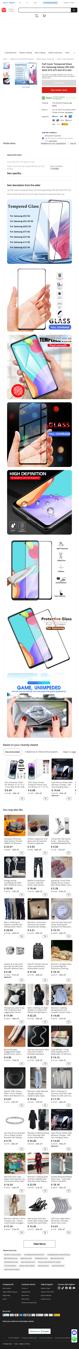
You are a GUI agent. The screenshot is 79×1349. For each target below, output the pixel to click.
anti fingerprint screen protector (34, 1255)
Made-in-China (25, 1344)
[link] (5, 59)
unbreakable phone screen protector (58, 1255)
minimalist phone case (11, 1262)
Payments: (45, 117)
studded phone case (41, 1258)
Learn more (53, 141)
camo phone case (43, 1266)
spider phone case (26, 1258)
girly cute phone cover (28, 1262)
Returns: (45, 110)
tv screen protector (10, 1266)
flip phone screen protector (12, 1255)
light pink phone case (57, 1258)
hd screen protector (58, 1266)
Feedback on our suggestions (53, 143)
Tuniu (16, 1344)
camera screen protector (11, 1269)
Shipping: (45, 103)
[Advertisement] (39, 34)
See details (69, 112)
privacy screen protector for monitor (49, 1262)
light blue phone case (10, 1258)
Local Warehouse (10, 53)
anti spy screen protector (27, 1266)
